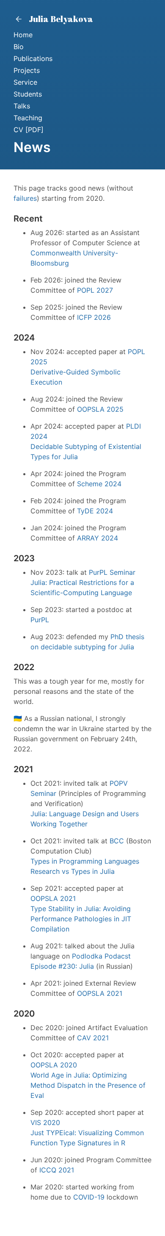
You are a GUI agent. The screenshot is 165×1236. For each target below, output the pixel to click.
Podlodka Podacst (101, 956)
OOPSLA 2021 (53, 898)
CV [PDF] (29, 129)
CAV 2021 (93, 1038)
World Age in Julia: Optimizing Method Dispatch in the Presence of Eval (88, 1085)
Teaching (28, 118)
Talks (22, 106)
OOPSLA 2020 (53, 1065)
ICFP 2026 (94, 317)
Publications (33, 58)
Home (23, 34)
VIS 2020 (45, 1122)
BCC (117, 841)
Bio (19, 46)
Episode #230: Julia (62, 966)
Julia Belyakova (60, 19)
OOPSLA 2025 (100, 409)
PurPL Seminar (112, 572)
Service (25, 82)
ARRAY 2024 (97, 538)
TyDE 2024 (95, 511)
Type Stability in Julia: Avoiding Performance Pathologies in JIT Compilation (80, 918)
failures (25, 198)
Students (28, 94)
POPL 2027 (95, 290)
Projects (27, 70)
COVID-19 (88, 1197)
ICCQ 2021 (56, 1170)
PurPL (39, 619)
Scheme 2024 (99, 483)
